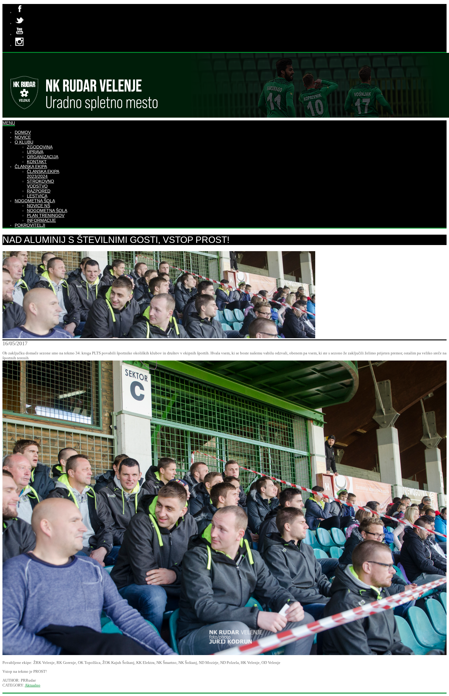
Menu (8, 122)
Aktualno (32, 685)
